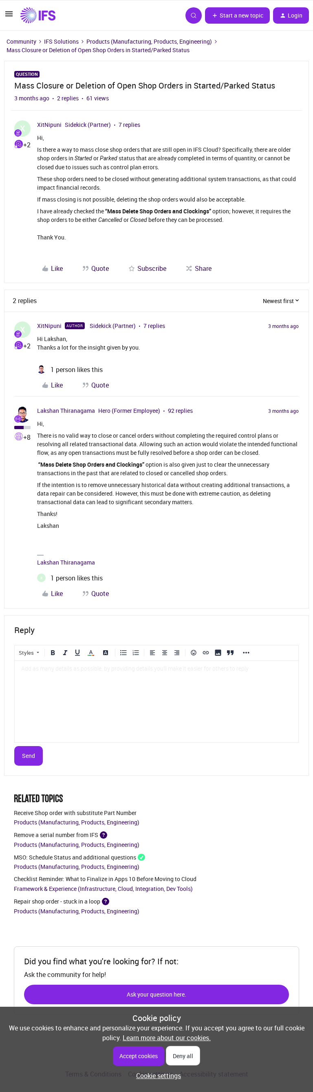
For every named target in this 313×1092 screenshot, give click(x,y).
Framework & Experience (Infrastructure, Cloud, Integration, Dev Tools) (103, 889)
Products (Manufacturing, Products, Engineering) (149, 41)
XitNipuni (49, 124)
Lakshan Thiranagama (66, 410)
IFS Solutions (61, 41)
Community (21, 41)
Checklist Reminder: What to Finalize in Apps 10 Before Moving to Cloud (105, 879)
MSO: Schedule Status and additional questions (75, 857)
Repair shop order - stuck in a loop (57, 901)
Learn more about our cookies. (167, 1037)
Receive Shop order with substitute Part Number (75, 813)
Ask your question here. (156, 994)
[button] (9, 16)
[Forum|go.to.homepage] (37, 15)
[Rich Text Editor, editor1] (156, 701)
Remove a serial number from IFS (56, 835)
